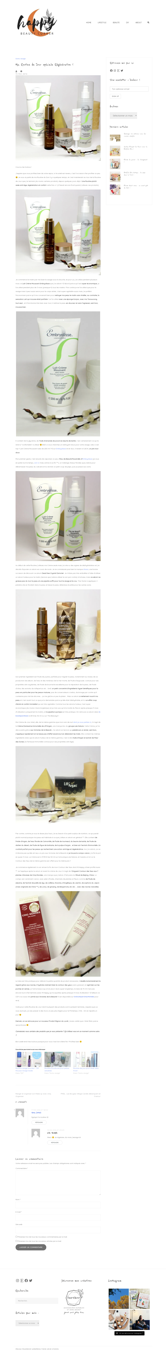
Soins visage (21, 59)
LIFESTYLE (102, 22)
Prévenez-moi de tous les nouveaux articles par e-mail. (39, 1241)
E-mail (19, 1212)
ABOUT (138, 22)
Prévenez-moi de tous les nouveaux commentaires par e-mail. (42, 1237)
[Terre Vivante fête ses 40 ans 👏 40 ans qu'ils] (140, 1299)
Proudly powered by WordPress (28, 1349)
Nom (18, 1199)
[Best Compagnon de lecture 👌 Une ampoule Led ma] (140, 1320)
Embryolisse (61, 449)
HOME (88, 22)
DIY (127, 22)
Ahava (85, 569)
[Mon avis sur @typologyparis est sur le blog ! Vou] (119, 1320)
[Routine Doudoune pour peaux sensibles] (57, 1059)
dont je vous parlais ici (82, 722)
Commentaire (22, 1168)
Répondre (39, 1122)
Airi (48, 1349)
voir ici (37, 463)
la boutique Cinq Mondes (84, 997)
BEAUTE (116, 22)
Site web (19, 1224)
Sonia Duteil (36, 1112)
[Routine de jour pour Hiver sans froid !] (86, 1059)
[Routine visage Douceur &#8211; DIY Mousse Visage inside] (29, 1059)
